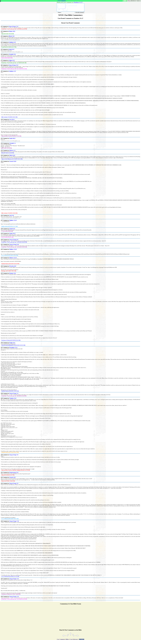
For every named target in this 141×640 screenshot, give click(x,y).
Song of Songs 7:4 (13, 393)
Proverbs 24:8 (12, 266)
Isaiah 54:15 (12, 233)
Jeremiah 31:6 (12, 54)
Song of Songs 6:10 (14, 244)
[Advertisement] (70, 617)
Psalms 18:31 (12, 31)
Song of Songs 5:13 (13, 65)
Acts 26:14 (11, 119)
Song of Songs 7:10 (14, 521)
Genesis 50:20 (12, 161)
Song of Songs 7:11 (14, 578)
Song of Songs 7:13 (13, 26)
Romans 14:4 (12, 273)
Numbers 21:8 (12, 398)
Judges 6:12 (12, 60)
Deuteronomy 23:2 (13, 472)
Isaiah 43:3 (11, 49)
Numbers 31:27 (78, 2)
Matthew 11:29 (13, 220)
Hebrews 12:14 (13, 257)
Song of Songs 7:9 (13, 483)
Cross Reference (74, 639)
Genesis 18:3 (12, 477)
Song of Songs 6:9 (13, 239)
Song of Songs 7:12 (14, 596)
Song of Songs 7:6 (13, 454)
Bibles (67, 639)
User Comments (62, 0)
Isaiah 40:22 (12, 138)
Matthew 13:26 (13, 249)
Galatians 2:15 (12, 71)
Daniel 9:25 (12, 228)
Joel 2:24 (11, 215)
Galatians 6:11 (12, 42)
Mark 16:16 (12, 155)
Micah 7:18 (11, 36)
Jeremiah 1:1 (12, 143)
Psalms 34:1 (12, 342)
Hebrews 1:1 (12, 150)
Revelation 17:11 (13, 347)
